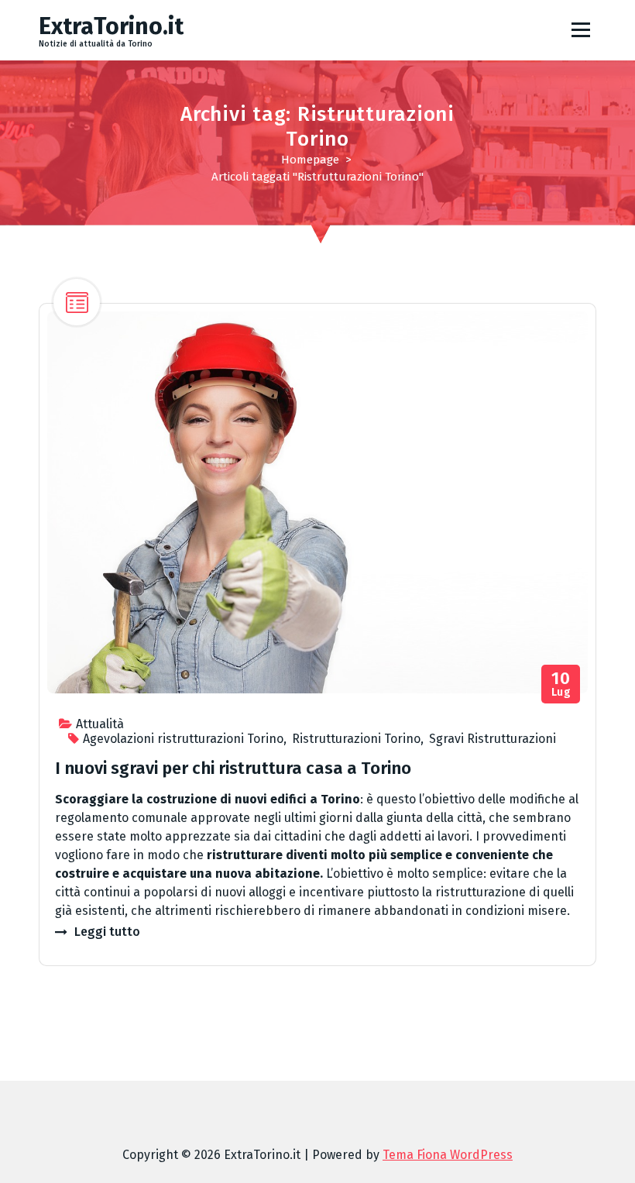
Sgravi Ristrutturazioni (492, 738)
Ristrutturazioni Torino (356, 738)
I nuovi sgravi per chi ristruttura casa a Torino (233, 768)
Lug (561, 684)
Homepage (310, 160)
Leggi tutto (107, 931)
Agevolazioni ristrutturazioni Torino (183, 738)
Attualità (100, 724)
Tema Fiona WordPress (448, 1154)
